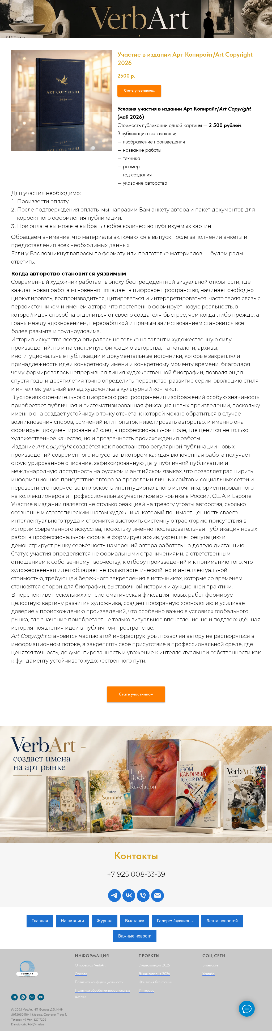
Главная (40, 921)
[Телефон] (143, 895)
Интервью (146, 990)
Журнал (104, 921)
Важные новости (134, 936)
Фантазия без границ (155, 982)
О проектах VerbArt (90, 965)
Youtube (208, 973)
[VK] (32, 997)
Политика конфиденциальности (99, 982)
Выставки (134, 921)
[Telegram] (14, 997)
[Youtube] (40, 997)
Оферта (81, 973)
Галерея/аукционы (175, 921)
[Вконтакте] (128, 895)
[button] (139, 91)
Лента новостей (222, 921)
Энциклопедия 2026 (154, 973)
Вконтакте (210, 965)
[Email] (157, 895)
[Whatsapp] (23, 997)
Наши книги (72, 921)
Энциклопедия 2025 (154, 965)
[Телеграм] (114, 895)
